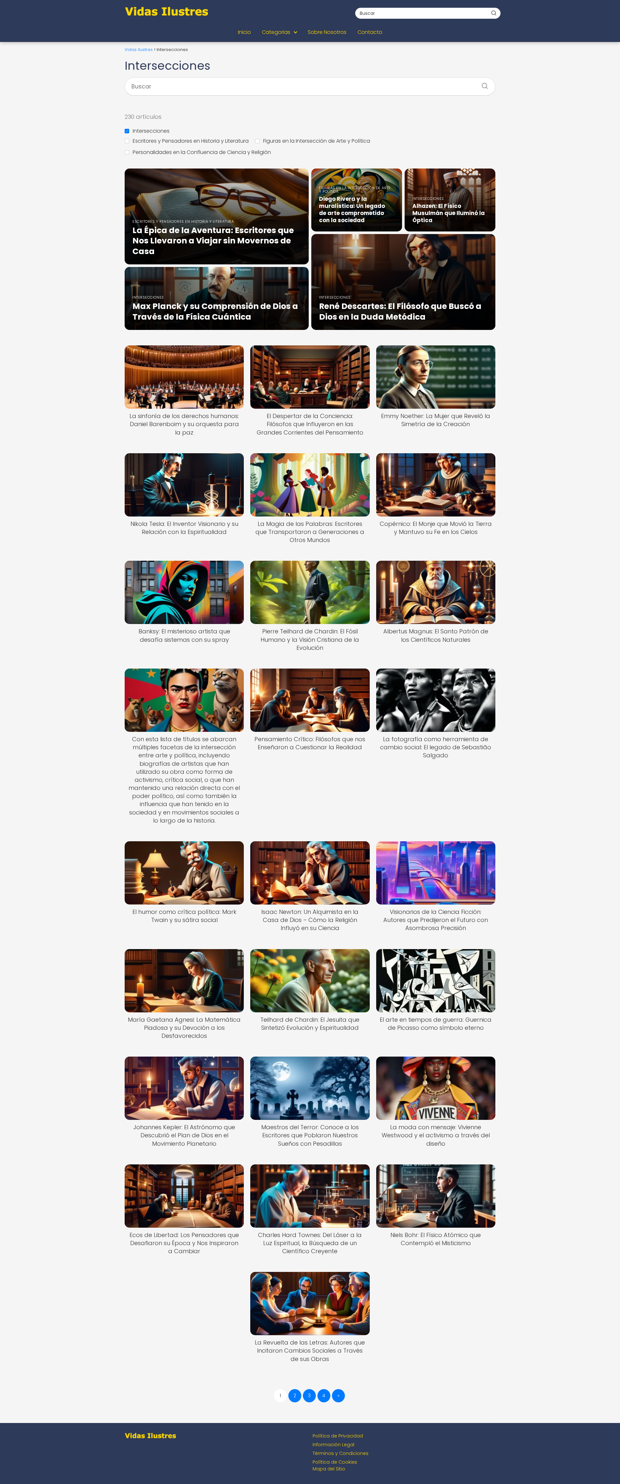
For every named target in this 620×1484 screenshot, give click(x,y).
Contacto (369, 32)
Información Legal (333, 1444)
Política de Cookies (335, 1462)
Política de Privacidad (338, 1436)
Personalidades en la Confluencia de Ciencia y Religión (202, 152)
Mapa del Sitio (329, 1469)
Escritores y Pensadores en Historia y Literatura (191, 141)
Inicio (244, 32)
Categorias (276, 32)
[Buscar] (494, 13)
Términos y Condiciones (340, 1453)
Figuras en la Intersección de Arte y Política (316, 141)
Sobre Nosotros (327, 32)
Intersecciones (151, 131)
